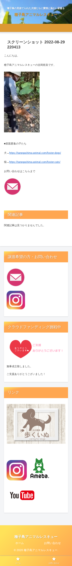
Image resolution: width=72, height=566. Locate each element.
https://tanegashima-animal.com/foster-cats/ (34, 161)
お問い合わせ (52, 543)
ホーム (19, 543)
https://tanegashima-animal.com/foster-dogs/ (35, 152)
